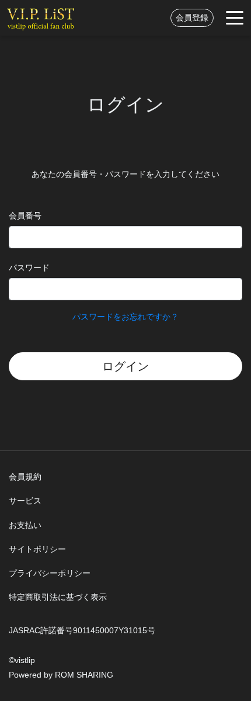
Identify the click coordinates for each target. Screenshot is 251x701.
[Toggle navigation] (234, 17)
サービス (25, 500)
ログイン (125, 366)
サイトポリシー (37, 549)
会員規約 (25, 476)
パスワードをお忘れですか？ (125, 316)
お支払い (25, 525)
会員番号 (25, 215)
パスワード (29, 267)
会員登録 (192, 17)
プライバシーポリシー (49, 573)
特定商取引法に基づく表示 (58, 597)
